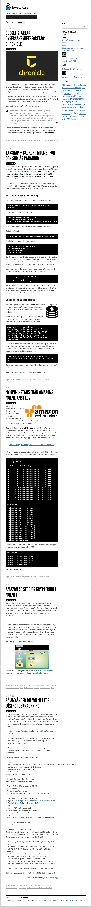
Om (8, 17)
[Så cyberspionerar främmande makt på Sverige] (64, 45)
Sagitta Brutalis (43, 435)
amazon (19, 140)
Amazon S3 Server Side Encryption (45, 685)
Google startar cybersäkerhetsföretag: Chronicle (25, 38)
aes (12, 685)
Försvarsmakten (73, 90)
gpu (25, 577)
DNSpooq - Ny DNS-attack (72, 69)
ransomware (67, 110)
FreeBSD (41, 380)
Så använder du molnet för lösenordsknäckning (27, 703)
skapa (44, 259)
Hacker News (42, 673)
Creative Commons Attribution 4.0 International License (57, 900)
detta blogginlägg (52, 877)
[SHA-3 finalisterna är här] (64, 37)
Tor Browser (82, 114)
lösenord (46, 577)
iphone (82, 93)
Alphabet (24, 89)
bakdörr (78, 85)
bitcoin (83, 84)
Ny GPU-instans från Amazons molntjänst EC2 (29, 395)
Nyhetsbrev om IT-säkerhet (72, 77)
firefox (83, 88)
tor (76, 113)
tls (72, 113)
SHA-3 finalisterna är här (71, 40)
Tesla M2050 (48, 888)
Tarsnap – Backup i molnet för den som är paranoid (30, 155)
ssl (79, 110)
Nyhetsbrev (15, 17)
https (74, 93)
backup (26, 380)
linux (72, 96)
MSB (82, 99)
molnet (24, 888)
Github (82, 90)
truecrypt (65, 116)
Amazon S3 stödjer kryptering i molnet (31, 592)
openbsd (64, 107)
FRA (64, 90)
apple (72, 84)
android (68, 85)
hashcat (29, 577)
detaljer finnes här (18, 179)
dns (71, 88)
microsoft (75, 98)
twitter (64, 118)
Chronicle (51, 84)
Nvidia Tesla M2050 (37, 888)
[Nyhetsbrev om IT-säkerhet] (64, 74)
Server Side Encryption (47, 688)
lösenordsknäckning (12, 888)
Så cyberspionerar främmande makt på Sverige (73, 49)
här (41, 670)
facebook (77, 87)
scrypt (18, 174)
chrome (64, 88)
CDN (21, 688)
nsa (35, 140)
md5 (20, 888)
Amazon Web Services (12, 688)
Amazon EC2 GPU (30, 885)
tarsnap (47, 380)
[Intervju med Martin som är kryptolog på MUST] (64, 56)
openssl (77, 107)
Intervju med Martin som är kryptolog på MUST (71, 59)
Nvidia (29, 888)
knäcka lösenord (38, 577)
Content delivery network (31, 688)
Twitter (33, 17)
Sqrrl (38, 140)
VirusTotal (53, 140)
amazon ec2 (20, 577)
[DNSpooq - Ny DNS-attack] (64, 66)
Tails (83, 110)
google (31, 140)
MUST (64, 102)
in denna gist (18, 372)
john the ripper (66, 96)
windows (73, 119)
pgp (83, 107)
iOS (78, 93)
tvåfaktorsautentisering (77, 116)
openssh (69, 107)
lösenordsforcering (45, 885)
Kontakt (25, 17)
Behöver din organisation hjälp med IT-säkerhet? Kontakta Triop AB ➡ (32, 445)
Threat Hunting (44, 140)
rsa (76, 110)
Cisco (68, 88)
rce (73, 110)
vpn (68, 118)
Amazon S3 (19, 380)
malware (64, 99)
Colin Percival (33, 380)
